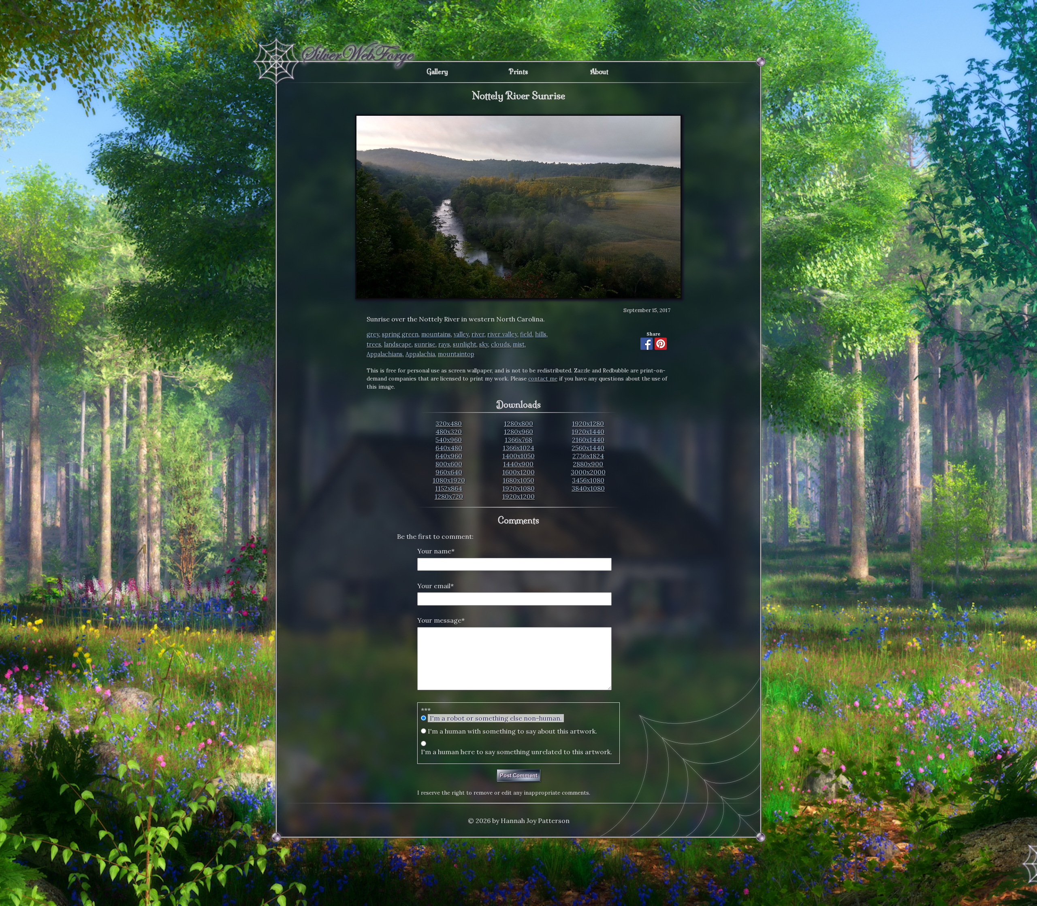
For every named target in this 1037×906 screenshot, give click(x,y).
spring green (400, 334)
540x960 (448, 440)
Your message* (441, 620)
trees (374, 344)
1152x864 (448, 488)
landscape (398, 344)
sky (483, 344)
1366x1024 (518, 448)
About (599, 72)
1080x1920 (449, 480)
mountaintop (456, 354)
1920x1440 (588, 431)
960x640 (448, 472)
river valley (502, 334)
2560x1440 (588, 448)
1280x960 (518, 431)
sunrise (424, 344)
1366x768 (518, 440)
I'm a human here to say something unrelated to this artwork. (516, 752)
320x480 (448, 423)
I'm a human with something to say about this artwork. (512, 731)
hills (540, 334)
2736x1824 (588, 456)
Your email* (435, 586)
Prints (518, 72)
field (526, 334)
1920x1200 (518, 496)
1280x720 (449, 496)
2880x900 (588, 464)
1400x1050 (518, 456)
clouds (500, 344)
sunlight (464, 344)
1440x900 (518, 464)
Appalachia (420, 354)
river (478, 334)
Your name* (435, 551)
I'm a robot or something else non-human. (496, 718)
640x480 (448, 448)
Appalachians (385, 354)
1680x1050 (518, 480)
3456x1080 (588, 480)
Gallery (437, 72)
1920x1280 (588, 423)
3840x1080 (588, 488)
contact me (542, 378)
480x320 (448, 431)
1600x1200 (518, 472)
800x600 (448, 464)
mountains (436, 334)
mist (519, 344)
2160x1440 (588, 440)
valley (461, 334)
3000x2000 (588, 472)
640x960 (448, 456)
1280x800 (518, 423)
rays (444, 344)
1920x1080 (518, 488)
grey (373, 334)
